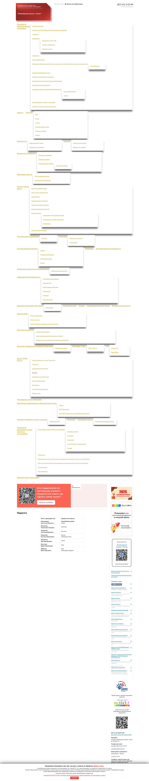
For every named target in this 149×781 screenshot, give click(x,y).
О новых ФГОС (73, 242)
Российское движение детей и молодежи (32, 420)
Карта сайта (60, 4)
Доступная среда (94, 66)
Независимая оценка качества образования (33, 269)
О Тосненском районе (46, 259)
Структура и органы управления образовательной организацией (49, 30)
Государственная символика (27, 249)
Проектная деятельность (45, 155)
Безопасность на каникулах (37, 147)
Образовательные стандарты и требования (43, 102)
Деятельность (41, 455)
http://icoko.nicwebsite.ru (117, 623)
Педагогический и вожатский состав (76, 444)
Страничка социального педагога (40, 205)
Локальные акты (47, 283)
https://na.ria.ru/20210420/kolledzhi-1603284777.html (120, 647)
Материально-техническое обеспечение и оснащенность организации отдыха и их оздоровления (64, 459)
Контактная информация (127, 6)
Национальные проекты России (98, 306)
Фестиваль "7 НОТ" (79, 346)
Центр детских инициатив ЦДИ (39, 192)
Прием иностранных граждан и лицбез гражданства (120, 571)
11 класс (37, 123)
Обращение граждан (24, 174)
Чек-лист (66, 95)
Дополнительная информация (40, 389)
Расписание (71, 420)
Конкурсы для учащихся (79, 147)
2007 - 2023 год (93, 348)
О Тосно (42, 263)
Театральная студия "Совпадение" (29, 400)
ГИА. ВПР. (29, 113)
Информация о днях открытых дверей (53, 215)
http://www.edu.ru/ (115, 604)
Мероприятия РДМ (55, 421)
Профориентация (36, 213)
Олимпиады (89, 249)
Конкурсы (67, 141)
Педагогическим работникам (50, 287)
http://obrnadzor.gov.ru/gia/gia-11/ (119, 629)
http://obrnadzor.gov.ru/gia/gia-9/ (119, 635)
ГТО (107, 346)
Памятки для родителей (75, 238)
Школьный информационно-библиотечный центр (35, 346)
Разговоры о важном (44, 159)
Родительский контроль (70, 91)
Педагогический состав (38, 60)
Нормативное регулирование (50, 279)
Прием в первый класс (36, 315)
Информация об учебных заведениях (53, 219)
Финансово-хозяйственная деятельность (43, 77)
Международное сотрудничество (41, 85)
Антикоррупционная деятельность (108, 249)
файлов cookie (98, 766)
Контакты (69, 448)
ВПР (36, 114)
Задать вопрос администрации (43, 180)
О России (42, 250)
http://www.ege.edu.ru (116, 641)
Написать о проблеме (46, 502)
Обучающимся (46, 291)
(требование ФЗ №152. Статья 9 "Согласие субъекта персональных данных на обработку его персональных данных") (75, 775)
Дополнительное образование (28, 237)
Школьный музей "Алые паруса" (28, 478)
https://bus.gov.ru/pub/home (118, 667)
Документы (35, 34)
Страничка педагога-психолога (39, 201)
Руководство (35, 55)
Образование (35, 38)
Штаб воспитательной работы (39, 188)
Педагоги (34, 373)
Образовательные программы (40, 368)
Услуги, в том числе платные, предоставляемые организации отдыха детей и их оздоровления (63, 463)
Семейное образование (48, 45)
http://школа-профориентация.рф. (119, 610)
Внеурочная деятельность (26, 153)
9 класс (37, 118)
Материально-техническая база (40, 377)
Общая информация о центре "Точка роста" (43, 360)
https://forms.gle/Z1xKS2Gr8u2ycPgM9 (121, 735)
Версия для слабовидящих (75, 4)
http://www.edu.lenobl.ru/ (117, 613)
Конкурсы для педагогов (79, 143)
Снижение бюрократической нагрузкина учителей (120, 575)
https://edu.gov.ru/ (115, 660)
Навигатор (44, 238)
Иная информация (43, 471)
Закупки (81, 306)
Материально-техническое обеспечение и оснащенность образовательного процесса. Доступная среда (60, 64)
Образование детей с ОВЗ (49, 41)
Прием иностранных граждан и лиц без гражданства (44, 324)
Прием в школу (22, 314)
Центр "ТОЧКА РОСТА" (22, 359)
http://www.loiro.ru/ (116, 592)
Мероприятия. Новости (61, 348)
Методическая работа (25, 330)
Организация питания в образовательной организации (46, 89)
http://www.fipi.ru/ (115, 598)
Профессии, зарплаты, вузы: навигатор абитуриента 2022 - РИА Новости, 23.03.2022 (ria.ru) (120, 655)
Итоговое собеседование (42, 127)
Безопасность (22, 141)
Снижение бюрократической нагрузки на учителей (49, 336)
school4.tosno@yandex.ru (118, 749)
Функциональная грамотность (59, 271)
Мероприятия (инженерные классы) (104, 421)
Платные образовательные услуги (41, 73)
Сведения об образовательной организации (23, 26)
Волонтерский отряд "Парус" (46, 163)
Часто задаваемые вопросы (42, 176)
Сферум (61, 405)
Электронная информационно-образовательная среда (37, 403)
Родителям (63, 237)
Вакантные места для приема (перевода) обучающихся (47, 81)
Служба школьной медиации (39, 230)
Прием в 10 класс (35, 320)
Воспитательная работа (23, 188)
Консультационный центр (121, 306)
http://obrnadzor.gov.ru (116, 619)
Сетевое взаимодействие (43, 332)
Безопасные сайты (48, 299)
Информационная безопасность (28, 277)
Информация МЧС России (36, 143)
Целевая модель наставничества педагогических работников (52, 340)
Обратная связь (36, 393)
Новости (20, 113)
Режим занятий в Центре (38, 381)
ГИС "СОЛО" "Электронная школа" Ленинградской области (74, 413)
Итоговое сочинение (40, 131)
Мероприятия (46, 223)
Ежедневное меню (69, 306)
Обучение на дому (47, 49)
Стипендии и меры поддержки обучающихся (44, 106)
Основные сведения (37, 26)
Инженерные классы (85, 420)
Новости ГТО (114, 348)
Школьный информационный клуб (40, 209)
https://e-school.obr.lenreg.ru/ (118, 588)
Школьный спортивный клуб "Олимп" (30, 306)
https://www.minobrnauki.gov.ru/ (119, 670)
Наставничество (35, 197)
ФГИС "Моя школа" (64, 409)
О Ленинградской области (47, 254)
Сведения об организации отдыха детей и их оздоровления (24, 431)
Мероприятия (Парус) (62, 166)
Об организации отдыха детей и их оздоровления (51, 429)
